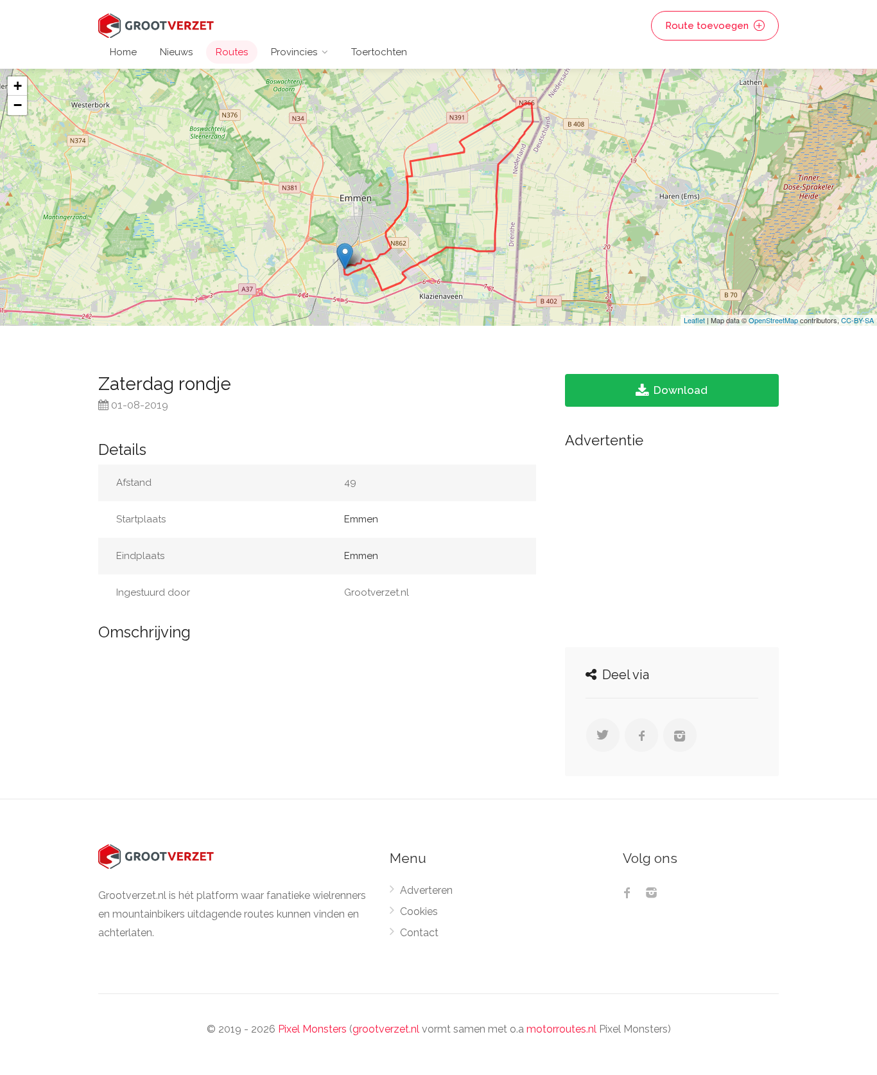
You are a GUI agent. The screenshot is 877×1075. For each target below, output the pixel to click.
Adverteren (426, 890)
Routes (232, 52)
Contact (419, 933)
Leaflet (694, 320)
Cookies (419, 911)
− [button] (17, 105)
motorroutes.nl (561, 1029)
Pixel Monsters (312, 1029)
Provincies (294, 52)
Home (123, 52)
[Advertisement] (672, 544)
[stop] (345, 256)
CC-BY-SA (857, 320)
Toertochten (379, 52)
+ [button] (17, 86)
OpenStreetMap (773, 320)
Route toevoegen (708, 25)
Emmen (361, 519)
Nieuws (176, 52)
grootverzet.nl (385, 1029)
